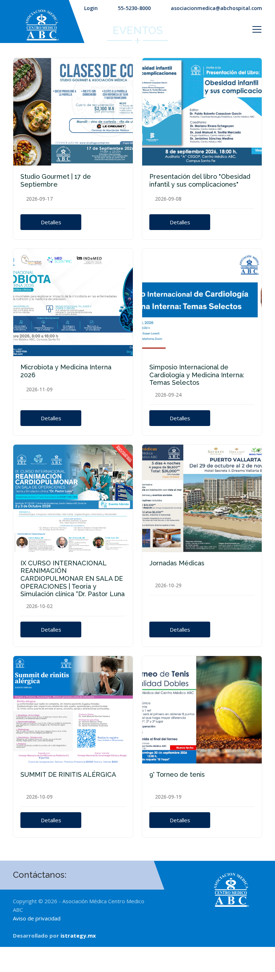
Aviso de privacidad (37, 918)
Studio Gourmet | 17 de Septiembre (55, 180)
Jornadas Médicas (176, 563)
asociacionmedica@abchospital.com (216, 8)
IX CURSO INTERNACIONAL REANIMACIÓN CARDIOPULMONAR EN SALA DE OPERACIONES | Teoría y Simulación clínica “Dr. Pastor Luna (72, 578)
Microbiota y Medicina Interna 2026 (65, 371)
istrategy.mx (78, 935)
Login (91, 8)
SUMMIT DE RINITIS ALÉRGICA (68, 774)
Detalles (51, 222)
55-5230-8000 (134, 8)
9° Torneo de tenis (177, 774)
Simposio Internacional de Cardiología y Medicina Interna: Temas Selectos (196, 374)
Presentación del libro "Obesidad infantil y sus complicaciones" (199, 180)
